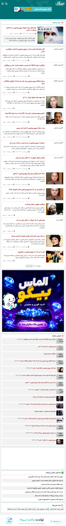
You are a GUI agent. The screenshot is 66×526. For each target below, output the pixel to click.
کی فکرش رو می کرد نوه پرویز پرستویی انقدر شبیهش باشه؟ (27, 189)
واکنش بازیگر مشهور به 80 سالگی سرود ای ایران (30, 158)
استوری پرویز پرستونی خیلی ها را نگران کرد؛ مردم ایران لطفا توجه (25, 113)
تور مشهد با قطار (22, 509)
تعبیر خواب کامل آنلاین (56, 509)
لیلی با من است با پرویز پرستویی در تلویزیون (31, 252)
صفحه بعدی (29, 266)
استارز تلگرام (31, 509)
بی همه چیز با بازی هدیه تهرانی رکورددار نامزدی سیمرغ (28, 236)
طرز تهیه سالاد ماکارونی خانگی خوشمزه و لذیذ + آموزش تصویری (47, 480)
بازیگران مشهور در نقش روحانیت (35, 204)
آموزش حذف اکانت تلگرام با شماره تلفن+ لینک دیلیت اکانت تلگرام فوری (45, 477)
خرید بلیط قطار (11, 509)
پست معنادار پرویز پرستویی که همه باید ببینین (30, 128)
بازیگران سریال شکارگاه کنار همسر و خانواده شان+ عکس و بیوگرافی (24, 65)
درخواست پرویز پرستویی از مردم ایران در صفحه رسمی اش (27, 143)
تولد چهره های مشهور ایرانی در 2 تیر (34, 97)
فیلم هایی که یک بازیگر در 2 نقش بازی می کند (30, 220)
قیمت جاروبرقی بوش (42, 509)
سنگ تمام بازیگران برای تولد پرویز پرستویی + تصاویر (29, 173)
